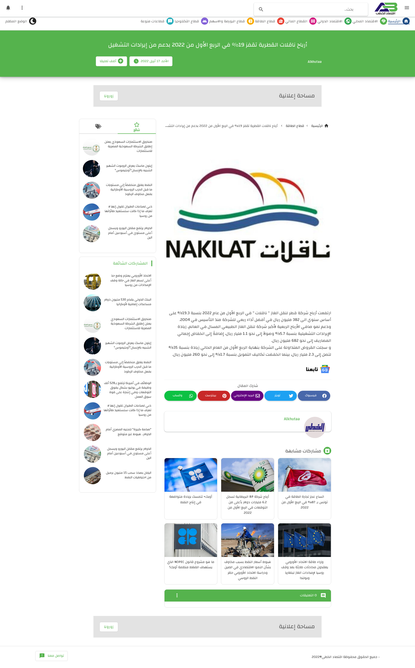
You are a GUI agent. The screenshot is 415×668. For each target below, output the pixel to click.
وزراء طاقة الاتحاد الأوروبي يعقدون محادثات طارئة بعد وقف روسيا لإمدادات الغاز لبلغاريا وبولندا (304, 570)
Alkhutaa (292, 419)
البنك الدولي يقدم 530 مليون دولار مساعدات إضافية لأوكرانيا (127, 301)
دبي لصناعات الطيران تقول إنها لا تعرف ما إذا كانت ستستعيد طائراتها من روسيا (128, 211)
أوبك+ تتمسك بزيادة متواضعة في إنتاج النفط (190, 499)
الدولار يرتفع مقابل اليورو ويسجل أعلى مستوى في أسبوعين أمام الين (130, 232)
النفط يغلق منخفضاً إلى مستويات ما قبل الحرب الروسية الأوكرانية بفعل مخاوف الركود (129, 189)
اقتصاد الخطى (332, 657)
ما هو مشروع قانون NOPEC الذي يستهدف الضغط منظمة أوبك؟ (190, 564)
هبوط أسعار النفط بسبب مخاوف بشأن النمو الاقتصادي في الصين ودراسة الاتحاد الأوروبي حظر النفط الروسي (247, 570)
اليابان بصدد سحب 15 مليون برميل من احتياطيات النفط (128, 475)
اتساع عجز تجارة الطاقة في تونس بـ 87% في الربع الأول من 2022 (304, 502)
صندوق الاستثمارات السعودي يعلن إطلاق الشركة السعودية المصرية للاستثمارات (128, 146)
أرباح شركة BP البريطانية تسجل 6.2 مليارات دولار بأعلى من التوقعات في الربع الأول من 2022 (247, 505)
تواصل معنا (51, 656)
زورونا (109, 96)
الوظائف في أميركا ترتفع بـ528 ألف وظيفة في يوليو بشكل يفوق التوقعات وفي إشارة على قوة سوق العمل (127, 390)
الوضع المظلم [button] (16, 21)
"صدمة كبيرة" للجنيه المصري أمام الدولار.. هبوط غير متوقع (128, 431)
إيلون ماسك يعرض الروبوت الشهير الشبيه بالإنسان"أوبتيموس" (129, 168)
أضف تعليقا (108, 61)
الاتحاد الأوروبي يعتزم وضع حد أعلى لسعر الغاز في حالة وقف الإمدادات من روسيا (130, 280)
